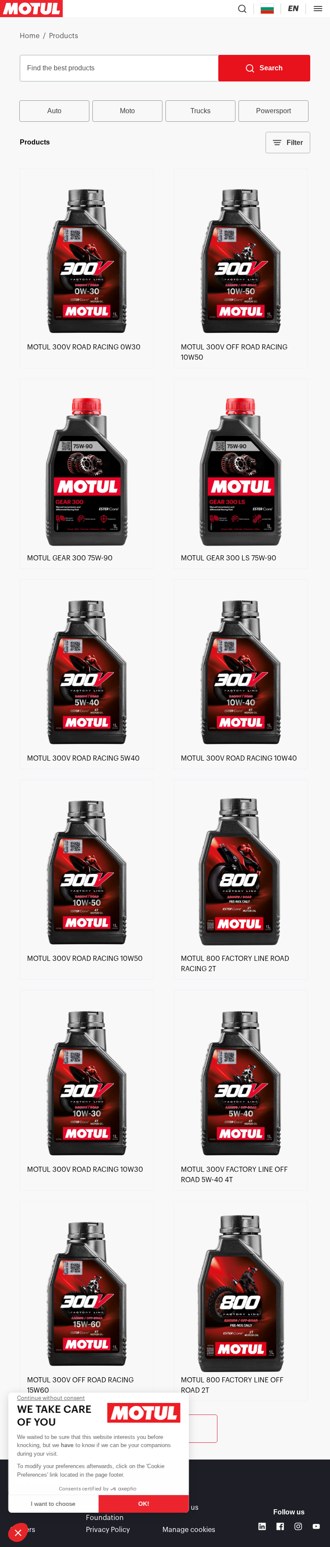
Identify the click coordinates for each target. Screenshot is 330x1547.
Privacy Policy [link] (108, 1529)
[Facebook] (280, 1526)
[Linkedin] (262, 1526)
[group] (165, 111)
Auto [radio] (54, 110)
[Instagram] (298, 1526)
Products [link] (63, 36)
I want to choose (53, 1503)
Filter (295, 142)
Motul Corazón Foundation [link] (110, 1512)
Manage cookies (188, 1529)
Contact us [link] (180, 1507)
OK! (144, 1503)
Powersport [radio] (273, 110)
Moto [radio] (127, 110)
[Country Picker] (267, 9)
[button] (18, 1532)
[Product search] (242, 8)
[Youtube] (316, 1526)
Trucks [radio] (200, 110)
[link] (86, 337)
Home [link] (30, 36)
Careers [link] (22, 1529)
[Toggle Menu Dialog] (318, 8)
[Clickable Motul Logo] (31, 8)
